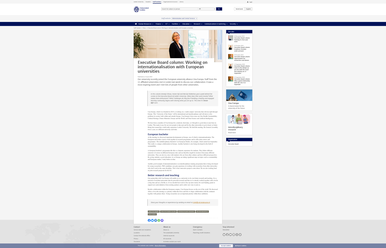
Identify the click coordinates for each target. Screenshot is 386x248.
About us (166, 230)
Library (181, 2)
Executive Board (233, 144)
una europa (152, 214)
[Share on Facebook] (149, 220)
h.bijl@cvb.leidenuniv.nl (201, 202)
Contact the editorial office (142, 236)
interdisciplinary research (186, 211)
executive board (154, 211)
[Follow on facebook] (227, 234)
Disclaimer (137, 242)
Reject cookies (241, 246)
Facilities (175, 24)
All (200, 9)
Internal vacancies (168, 236)
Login (250, 2)
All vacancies (167, 239)
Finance (158, 24)
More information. (160, 246)
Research (197, 24)
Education (185, 24)
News (144, 28)
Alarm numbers (197, 230)
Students (148, 2)
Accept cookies (226, 246)
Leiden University (138, 2)
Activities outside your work (172, 242)
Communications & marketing (215, 24)
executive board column (168, 211)
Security (233, 24)
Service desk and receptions (142, 230)
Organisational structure (170, 2)
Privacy (136, 239)
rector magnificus (202, 211)
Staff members (157, 2)
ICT (166, 24)
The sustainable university (171, 233)
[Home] (135, 24)
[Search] (219, 9)
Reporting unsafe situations (201, 233)
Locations (137, 233)
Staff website (137, 28)
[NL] (239, 9)
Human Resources (144, 24)
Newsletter (226, 230)
